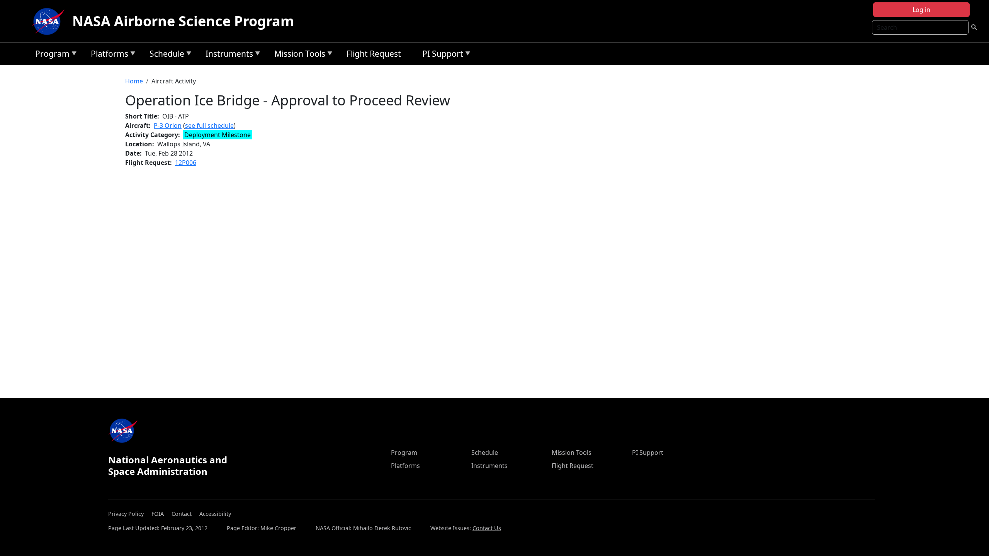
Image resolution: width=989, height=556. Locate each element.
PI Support (440, 55)
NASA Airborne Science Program (183, 21)
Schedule (165, 55)
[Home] (49, 21)
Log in (921, 9)
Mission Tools (297, 55)
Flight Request (374, 53)
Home (134, 81)
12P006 (185, 162)
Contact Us (486, 528)
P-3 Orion (168, 125)
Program (50, 55)
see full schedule (209, 125)
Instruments (227, 55)
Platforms (107, 55)
